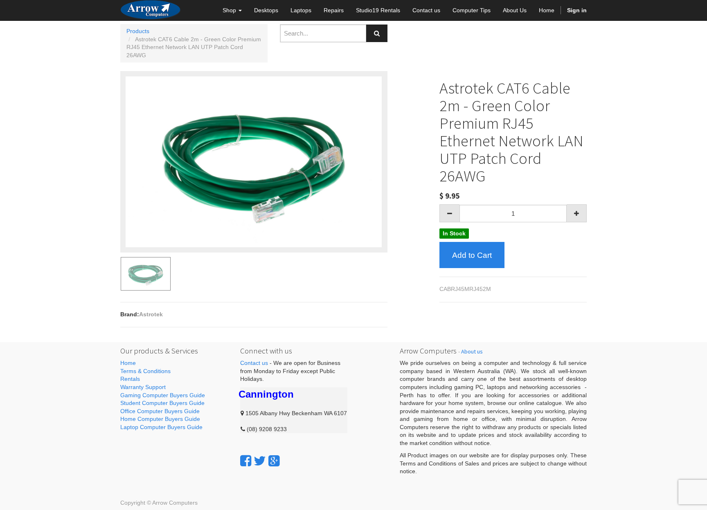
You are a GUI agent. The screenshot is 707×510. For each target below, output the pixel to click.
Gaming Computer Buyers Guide (162, 395)
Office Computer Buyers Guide (160, 411)
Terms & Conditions (145, 371)
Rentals (130, 379)
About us (472, 351)
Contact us (254, 363)
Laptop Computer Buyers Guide (161, 427)
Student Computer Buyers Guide (162, 403)
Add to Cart (472, 255)
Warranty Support (143, 387)
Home (128, 363)
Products (137, 31)
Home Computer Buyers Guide (160, 419)
